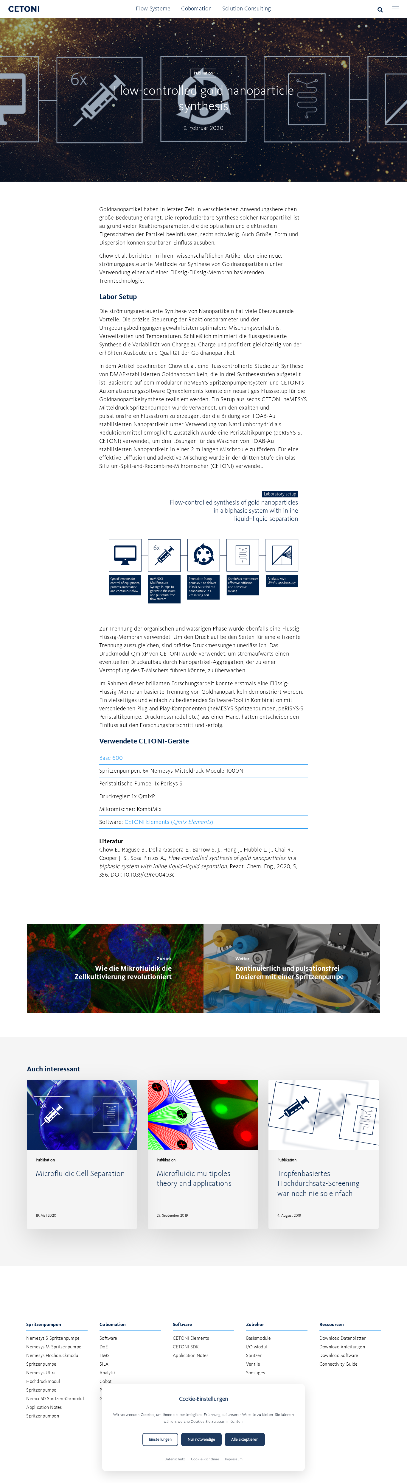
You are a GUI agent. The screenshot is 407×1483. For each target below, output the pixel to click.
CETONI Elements (191, 1338)
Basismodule (258, 1338)
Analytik (108, 1373)
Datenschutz (174, 1459)
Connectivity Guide (338, 1364)
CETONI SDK (186, 1347)
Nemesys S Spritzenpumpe (53, 1338)
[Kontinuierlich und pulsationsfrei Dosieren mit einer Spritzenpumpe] (292, 968)
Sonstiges (255, 1373)
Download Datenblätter (342, 1338)
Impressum (234, 1459)
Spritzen (254, 1355)
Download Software (338, 1355)
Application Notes (190, 1355)
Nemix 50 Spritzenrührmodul (55, 1399)
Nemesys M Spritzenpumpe (53, 1347)
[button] (395, 9)
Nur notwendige (201, 1439)
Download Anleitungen (342, 1347)
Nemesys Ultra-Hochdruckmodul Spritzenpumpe (43, 1382)
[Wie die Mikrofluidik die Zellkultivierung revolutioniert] (115, 968)
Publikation (203, 73)
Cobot (105, 1381)
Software (108, 1338)
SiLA (104, 1364)
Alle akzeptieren (244, 1439)
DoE (104, 1347)
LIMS (105, 1355)
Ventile (253, 1364)
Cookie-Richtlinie (205, 1459)
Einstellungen (160, 1439)
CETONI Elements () (169, 822)
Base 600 (111, 758)
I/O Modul (256, 1347)
